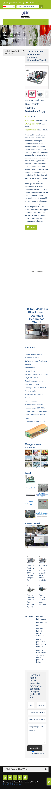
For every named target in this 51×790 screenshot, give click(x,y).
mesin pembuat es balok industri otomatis (41, 642)
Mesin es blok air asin (11, 36)
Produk (15, 33)
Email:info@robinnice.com (12, 784)
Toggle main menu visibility (44, 22)
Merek (27, 117)
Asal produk (30, 120)
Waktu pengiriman (32, 124)
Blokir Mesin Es (26, 33)
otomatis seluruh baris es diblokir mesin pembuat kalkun (41, 656)
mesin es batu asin (41, 624)
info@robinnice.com (13, 3)
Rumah (6, 33)
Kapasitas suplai (31, 130)
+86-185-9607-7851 (32, 3)
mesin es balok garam (41, 618)
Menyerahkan (35, 748)
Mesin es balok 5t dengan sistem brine (40, 632)
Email (31, 227)
